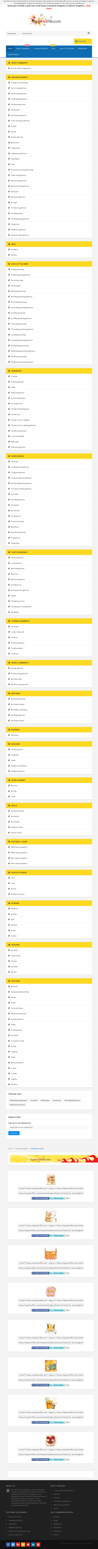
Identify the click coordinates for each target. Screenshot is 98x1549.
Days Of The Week (67, 48)
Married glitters (17, 568)
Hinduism (15, 755)
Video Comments (23, 48)
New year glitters (18, 197)
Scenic (13, 1068)
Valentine (15, 224)
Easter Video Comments (21, 68)
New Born (15, 527)
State (13, 930)
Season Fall (15, 956)
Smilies (14, 255)
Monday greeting (18, 291)
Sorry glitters (16, 403)
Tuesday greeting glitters (22, 340)
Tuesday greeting (18, 335)
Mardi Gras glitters (19, 181)
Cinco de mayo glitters (20, 121)
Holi (12, 164)
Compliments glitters (20, 467)
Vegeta (14, 1079)
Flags (13, 1024)
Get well (14, 494)
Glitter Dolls (16, 833)
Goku (13, 1057)
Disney (14, 914)
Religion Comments (19, 766)
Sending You (16, 585)
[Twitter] (13, 1544)
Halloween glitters (19, 153)
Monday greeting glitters (21, 297)
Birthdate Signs (17, 704)
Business (15, 735)
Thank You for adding (20, 420)
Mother (14, 925)
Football (14, 1035)
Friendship (82, 48)
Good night (16, 286)
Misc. (54, 48)
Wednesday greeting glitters (23, 351)
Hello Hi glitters (17, 393)
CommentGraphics (21, 1149)
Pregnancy (15, 538)
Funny (13, 1046)
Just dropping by (18, 398)
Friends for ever (17, 1041)
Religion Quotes (17, 894)
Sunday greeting (18, 313)
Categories (11, 33)
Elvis (13, 919)
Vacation (15, 654)
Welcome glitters (18, 447)
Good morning (17, 280)
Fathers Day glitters (19, 673)
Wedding (15, 612)
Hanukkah (15, 159)
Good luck (15, 510)
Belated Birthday (18, 699)
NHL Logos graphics (19, 863)
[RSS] (23, 1544)
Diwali (13, 126)
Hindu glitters (17, 749)
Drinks (13, 791)
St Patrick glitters (18, 208)
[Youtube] (38, 1544)
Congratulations (18, 472)
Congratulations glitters (21, 478)
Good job (15, 505)
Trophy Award (17, 648)
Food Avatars (16, 1030)
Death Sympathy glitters (21, 483)
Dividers (14, 249)
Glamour (14, 1052)
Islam (13, 760)
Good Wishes (13, 54)
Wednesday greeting (19, 346)
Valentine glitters (18, 230)
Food (13, 796)
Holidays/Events (41, 48)
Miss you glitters (18, 579)
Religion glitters (18, 771)
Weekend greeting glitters (22, 362)
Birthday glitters (18, 715)
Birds (13, 1003)
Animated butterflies (20, 992)
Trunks (14, 1073)
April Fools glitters (19, 93)
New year (15, 191)
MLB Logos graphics (19, 847)
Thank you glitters (19, 431)
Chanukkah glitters (19, 99)
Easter (13, 132)
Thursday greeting (19, 324)
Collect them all (17, 632)
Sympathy (15, 543)
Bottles (14, 786)
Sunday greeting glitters (21, 318)
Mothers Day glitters (19, 684)
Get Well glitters (18, 500)
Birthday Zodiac (17, 721)
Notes (13, 889)
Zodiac (14, 936)
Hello (13, 387)
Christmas (15, 110)
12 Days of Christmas (19, 83)
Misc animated (17, 1063)
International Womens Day (22, 170)
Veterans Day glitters (20, 235)
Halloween (15, 148)
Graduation (16, 516)
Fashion (14, 637)
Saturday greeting (18, 302)
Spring (14, 961)
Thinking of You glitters (21, 607)
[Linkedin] (33, 1544)
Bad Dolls (15, 816)
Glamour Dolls (17, 827)
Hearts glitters (17, 558)
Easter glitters (17, 137)
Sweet (13, 596)
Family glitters (17, 668)
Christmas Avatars (18, 1014)
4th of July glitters (18, 88)
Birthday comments (19, 710)
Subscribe (14, 1133)
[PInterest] (28, 1544)
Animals (14, 986)
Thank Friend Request (20, 409)
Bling (56, 1520)
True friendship (17, 436)
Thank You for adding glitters (23, 425)
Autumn (14, 950)
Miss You (14, 574)
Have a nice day (17, 521)
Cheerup (14, 461)
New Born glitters (18, 532)
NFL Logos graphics (19, 858)
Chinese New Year (18, 104)
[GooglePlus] (18, 1544)
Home (10, 48)
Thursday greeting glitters (22, 329)
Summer (14, 966)
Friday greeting (17, 269)
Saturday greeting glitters (22, 307)
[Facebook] (8, 1544)
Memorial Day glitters (20, 186)
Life (12, 878)
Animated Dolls (17, 811)
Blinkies (14, 909)
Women (14, 1084)
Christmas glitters (18, 115)
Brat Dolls (15, 822)
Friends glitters (17, 382)
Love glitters (16, 563)
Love (13, 883)
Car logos (15, 626)
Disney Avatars (17, 1019)
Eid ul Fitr (15, 142)
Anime (13, 997)
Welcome (15, 442)
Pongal (14, 202)
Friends (14, 376)
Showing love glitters (20, 590)
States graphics (17, 643)
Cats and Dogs (17, 1008)
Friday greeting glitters (21, 275)
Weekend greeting (19, 356)
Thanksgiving (16, 213)
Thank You (15, 414)
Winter (14, 972)
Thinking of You (17, 601)
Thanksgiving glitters (20, 219)
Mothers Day (16, 679)
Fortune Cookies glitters (21, 489)
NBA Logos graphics (19, 852)
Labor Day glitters (18, 175)
